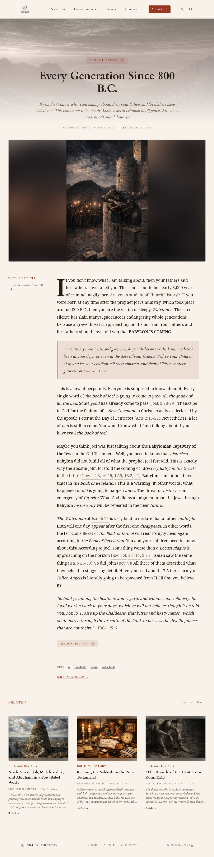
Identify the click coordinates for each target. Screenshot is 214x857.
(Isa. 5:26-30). (80, 563)
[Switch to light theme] (182, 9)
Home (92, 845)
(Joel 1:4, (119, 555)
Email (94, 667)
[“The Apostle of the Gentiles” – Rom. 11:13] (175, 738)
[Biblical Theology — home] (25, 9)
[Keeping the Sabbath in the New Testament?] (107, 738)
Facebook (80, 667)
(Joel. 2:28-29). (163, 403)
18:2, (128, 475)
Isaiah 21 (100, 518)
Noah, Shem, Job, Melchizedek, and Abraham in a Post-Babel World (36, 777)
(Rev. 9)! (124, 563)
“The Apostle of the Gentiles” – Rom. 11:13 (173, 775)
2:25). (147, 555)
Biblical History (23, 766)
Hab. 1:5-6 (107, 628)
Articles (58, 9)
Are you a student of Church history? (145, 295)
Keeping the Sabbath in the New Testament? (105, 775)
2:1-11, (134, 555)
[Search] (190, 9)
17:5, (118, 475)
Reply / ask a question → (72, 677)
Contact (132, 9)
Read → (14, 813)
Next (200, 702)
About (110, 9)
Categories (84, 9)
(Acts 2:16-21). (147, 418)
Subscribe (159, 9)
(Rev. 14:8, (91, 475)
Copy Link (108, 667)
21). (137, 475)
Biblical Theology (184, 845)
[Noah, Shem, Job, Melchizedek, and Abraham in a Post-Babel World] (38, 738)
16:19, (107, 475)
